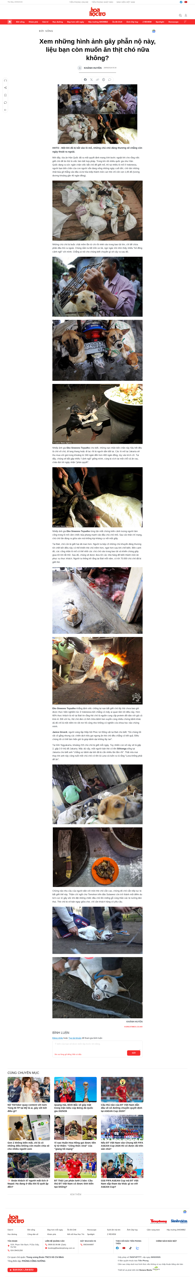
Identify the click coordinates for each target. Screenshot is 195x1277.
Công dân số (32, 1234)
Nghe (5, 80)
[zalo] (139, 1248)
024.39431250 (16, 1250)
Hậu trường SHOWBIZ (98, 22)
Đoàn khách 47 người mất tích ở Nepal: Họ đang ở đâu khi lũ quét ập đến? (28, 1183)
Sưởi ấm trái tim (113, 1230)
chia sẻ (85, 79)
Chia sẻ (5, 87)
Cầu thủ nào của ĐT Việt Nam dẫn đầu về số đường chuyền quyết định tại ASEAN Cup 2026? (121, 1108)
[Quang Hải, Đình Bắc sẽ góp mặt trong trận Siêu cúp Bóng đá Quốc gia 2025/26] (75, 1089)
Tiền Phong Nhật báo (102, 2)
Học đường (58, 22)
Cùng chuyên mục (23, 1073)
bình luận (109, 79)
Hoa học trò (16, 1219)
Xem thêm (185, 22)
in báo (103, 79)
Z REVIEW (147, 22)
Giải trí (45, 22)
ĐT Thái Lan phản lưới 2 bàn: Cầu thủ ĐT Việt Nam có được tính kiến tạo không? (74, 1183)
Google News (154, 31)
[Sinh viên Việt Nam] (179, 1221)
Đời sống (20, 22)
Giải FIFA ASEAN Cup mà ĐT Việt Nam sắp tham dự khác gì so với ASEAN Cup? (119, 1183)
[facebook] (181, 2)
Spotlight (160, 22)
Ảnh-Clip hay (132, 22)
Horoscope (173, 22)
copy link (97, 79)
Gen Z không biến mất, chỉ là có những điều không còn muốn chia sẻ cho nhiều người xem (28, 1145)
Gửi (134, 1053)
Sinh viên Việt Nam (125, 2)
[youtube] (185, 2)
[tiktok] (132, 1248)
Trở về (5, 110)
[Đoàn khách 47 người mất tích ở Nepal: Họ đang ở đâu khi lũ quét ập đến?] (29, 1165)
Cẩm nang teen (153, 1230)
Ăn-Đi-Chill (117, 22)
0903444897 (88, 1245)
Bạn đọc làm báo (23, 1270)
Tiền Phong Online (78, 2)
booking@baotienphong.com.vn (61, 1248)
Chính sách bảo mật (166, 1241)
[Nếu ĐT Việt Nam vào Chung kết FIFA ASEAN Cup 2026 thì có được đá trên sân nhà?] (122, 1127)
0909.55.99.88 (54, 1245)
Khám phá (33, 22)
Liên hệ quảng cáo (54, 1241)
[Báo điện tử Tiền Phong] (158, 1221)
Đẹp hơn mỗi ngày (75, 22)
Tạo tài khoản (75, 1038)
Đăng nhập (57, 1038)
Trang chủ (10, 22)
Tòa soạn (12, 1241)
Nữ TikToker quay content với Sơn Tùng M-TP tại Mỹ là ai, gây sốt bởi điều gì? (27, 1108)
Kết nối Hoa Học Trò (75, 1234)
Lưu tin (5, 95)
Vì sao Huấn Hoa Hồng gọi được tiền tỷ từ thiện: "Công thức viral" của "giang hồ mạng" (75, 1145)
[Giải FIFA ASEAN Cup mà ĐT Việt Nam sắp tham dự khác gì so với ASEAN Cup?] (122, 1165)
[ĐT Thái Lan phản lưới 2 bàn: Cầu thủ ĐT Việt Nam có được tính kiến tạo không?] (75, 1165)
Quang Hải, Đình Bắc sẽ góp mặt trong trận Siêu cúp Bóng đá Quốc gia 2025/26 (73, 1108)
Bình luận (5, 102)
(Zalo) (63, 1245)
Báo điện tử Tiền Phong (97, 11)
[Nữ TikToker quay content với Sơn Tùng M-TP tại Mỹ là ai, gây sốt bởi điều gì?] (29, 1089)
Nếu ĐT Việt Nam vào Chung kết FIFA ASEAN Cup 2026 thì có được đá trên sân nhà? (122, 1145)
